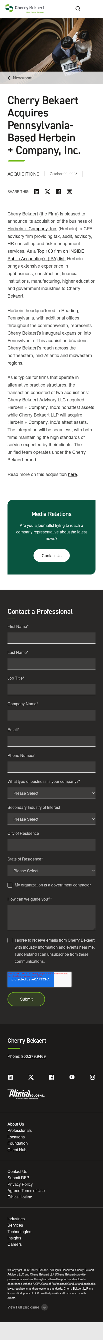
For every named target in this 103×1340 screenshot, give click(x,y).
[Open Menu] (95, 9)
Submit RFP (18, 1178)
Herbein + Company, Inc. (32, 228)
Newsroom (22, 78)
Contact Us (52, 555)
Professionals (20, 1130)
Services (15, 1225)
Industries (16, 1219)
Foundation (18, 1143)
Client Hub (17, 1150)
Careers (15, 1244)
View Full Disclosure (23, 1307)
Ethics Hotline (20, 1197)
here (72, 474)
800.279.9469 (33, 1056)
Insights (14, 1238)
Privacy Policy (20, 1184)
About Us (16, 1124)
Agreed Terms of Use (26, 1190)
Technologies (19, 1231)
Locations (16, 1137)
